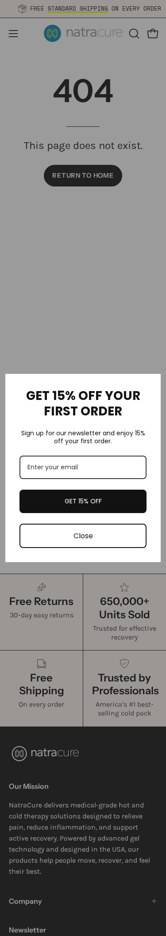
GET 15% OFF (83, 501)
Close (83, 536)
